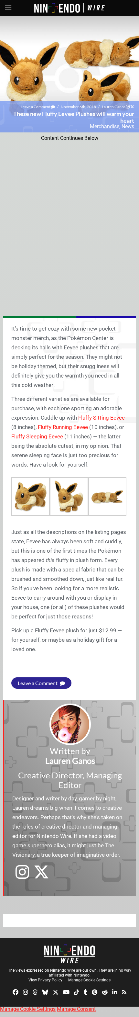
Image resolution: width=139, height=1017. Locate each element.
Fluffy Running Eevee (63, 427)
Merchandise (104, 126)
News (128, 126)
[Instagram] (25, 992)
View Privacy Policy (45, 980)
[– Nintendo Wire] (69, 953)
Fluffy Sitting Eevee (101, 417)
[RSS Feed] (124, 992)
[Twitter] (56, 992)
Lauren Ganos (113, 106)
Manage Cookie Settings (89, 980)
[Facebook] (15, 992)
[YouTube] (66, 992)
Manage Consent (76, 1009)
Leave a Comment (36, 106)
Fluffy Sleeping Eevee (37, 436)
